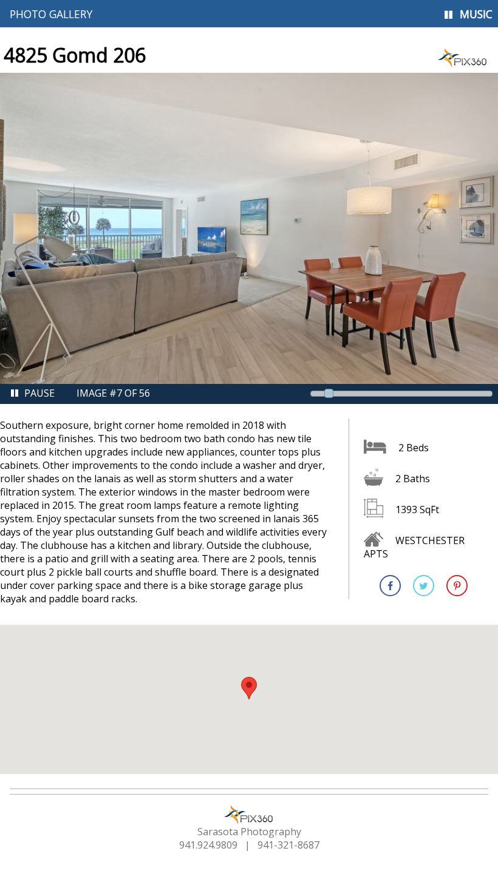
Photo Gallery (51, 14)
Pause (39, 393)
